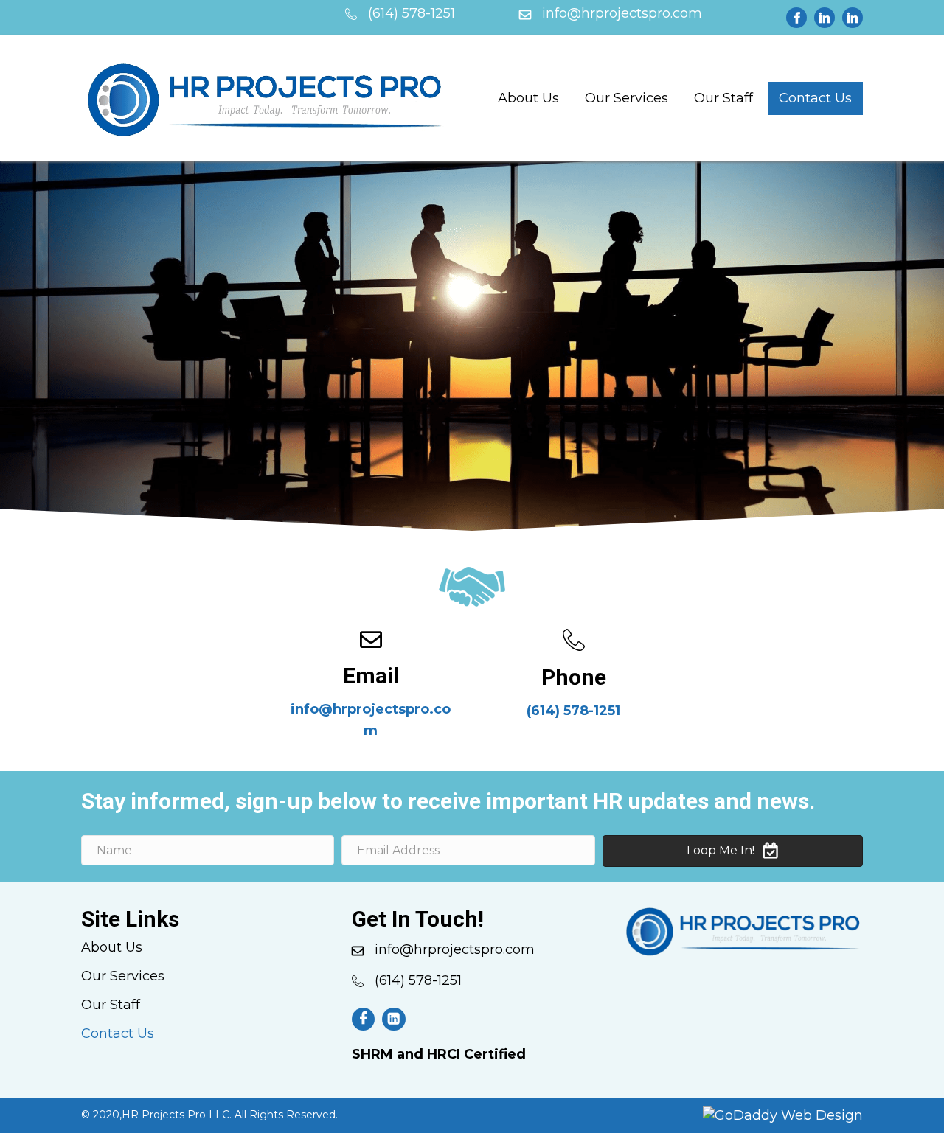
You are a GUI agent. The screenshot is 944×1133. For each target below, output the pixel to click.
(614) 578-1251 (573, 711)
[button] (733, 851)
